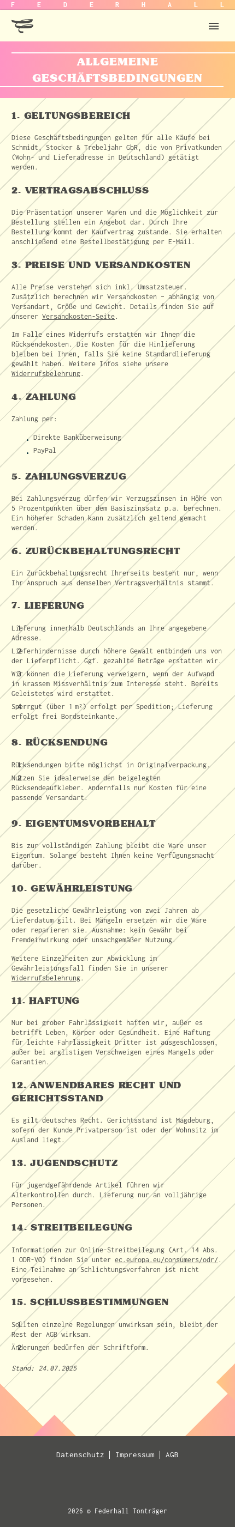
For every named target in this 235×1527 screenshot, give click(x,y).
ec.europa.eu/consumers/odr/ (166, 1260)
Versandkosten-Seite (78, 316)
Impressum (135, 1455)
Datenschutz (80, 1455)
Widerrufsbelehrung (45, 373)
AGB (172, 1455)
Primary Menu (214, 26)
